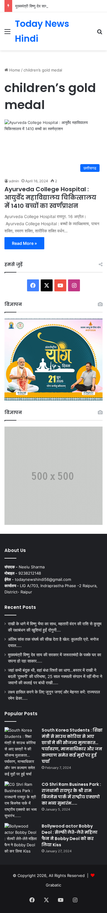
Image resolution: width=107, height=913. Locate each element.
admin (14, 181)
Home (14, 70)
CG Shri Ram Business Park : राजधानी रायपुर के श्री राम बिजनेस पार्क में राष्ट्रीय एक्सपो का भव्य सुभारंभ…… (71, 793)
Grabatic (53, 885)
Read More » (24, 243)
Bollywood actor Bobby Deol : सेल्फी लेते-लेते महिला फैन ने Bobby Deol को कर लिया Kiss (69, 835)
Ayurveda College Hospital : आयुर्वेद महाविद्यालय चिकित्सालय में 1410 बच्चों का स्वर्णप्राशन (50, 197)
